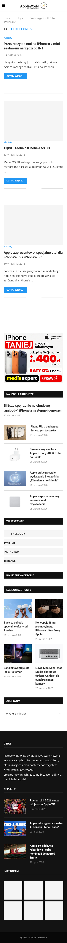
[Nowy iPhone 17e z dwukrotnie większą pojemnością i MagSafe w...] (33, 910)
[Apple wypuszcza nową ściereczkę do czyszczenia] (15, 501)
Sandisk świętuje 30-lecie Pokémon (17, 670)
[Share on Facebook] (31, 84)
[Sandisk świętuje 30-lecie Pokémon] (18, 653)
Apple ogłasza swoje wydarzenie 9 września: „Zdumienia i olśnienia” (44, 476)
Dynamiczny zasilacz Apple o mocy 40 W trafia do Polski (45, 453)
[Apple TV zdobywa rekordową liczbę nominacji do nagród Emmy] (15, 851)
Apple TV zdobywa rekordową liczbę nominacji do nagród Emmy (42, 851)
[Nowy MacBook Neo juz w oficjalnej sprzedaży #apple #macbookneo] (54, 890)
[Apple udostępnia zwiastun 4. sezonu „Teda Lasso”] (15, 828)
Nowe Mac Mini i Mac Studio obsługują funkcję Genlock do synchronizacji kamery (48, 675)
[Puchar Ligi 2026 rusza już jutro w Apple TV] (15, 806)
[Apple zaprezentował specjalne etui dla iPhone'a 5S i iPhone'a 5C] (33, 225)
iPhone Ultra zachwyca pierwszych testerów (44, 428)
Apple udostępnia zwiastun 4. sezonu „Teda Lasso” (46, 825)
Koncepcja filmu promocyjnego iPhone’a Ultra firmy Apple (47, 628)
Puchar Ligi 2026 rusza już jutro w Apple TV (44, 802)
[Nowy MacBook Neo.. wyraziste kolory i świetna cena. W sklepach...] (13, 910)
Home (7, 18)
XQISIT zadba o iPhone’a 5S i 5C (27, 148)
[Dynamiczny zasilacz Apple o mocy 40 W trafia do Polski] (15, 454)
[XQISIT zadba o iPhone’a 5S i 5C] (33, 121)
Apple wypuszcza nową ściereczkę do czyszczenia (44, 500)
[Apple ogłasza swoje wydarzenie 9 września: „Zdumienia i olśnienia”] (15, 478)
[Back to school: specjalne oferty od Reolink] (18, 608)
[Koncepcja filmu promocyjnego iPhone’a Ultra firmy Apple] (49, 608)
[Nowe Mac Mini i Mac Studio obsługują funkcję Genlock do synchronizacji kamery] (49, 653)
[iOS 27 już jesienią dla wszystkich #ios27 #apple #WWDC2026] (33, 890)
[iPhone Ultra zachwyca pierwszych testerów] (15, 432)
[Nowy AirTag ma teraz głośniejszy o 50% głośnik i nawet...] (54, 910)
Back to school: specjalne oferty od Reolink (16, 626)
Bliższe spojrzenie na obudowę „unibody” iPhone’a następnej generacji (33, 408)
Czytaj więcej (15, 76)
